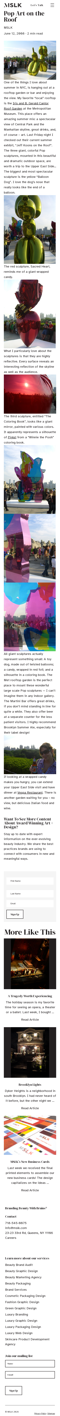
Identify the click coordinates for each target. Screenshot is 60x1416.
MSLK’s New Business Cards (30, 1161)
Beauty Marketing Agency (23, 1277)
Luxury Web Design (18, 1333)
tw (11, 1247)
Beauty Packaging (18, 1283)
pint (16, 1247)
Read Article (30, 1020)
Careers (10, 1238)
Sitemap (51, 1413)
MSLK (13, 5)
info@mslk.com (16, 1228)
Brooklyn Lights (30, 1084)
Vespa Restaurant (30, 793)
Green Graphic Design (20, 1308)
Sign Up (15, 914)
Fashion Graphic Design (22, 1302)
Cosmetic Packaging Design (25, 1296)
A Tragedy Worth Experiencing (30, 996)
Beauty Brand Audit (19, 1265)
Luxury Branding (16, 1314)
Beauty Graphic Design (21, 1271)
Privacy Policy (40, 1413)
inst (21, 1247)
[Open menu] (52, 5)
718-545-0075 (16, 1223)
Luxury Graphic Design (21, 1321)
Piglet (12, 437)
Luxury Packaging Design (23, 1327)
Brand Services (16, 1290)
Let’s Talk (37, 5)
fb (6, 1247)
